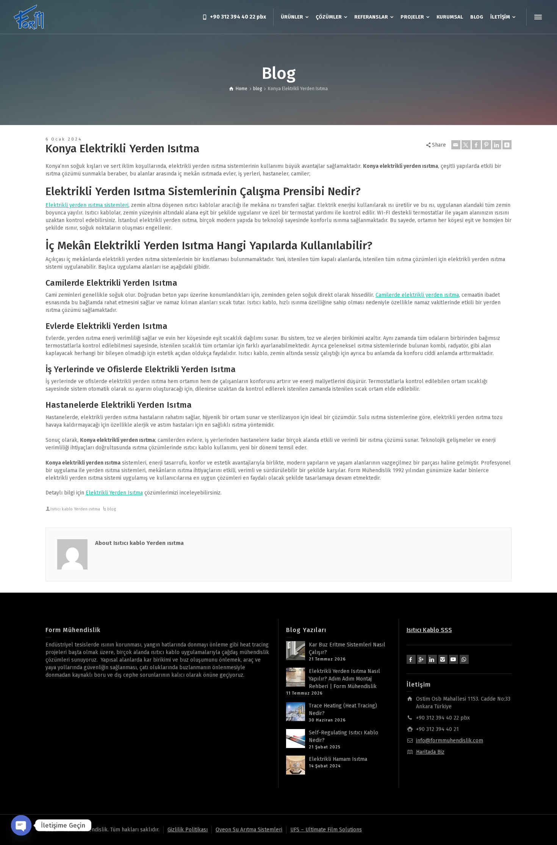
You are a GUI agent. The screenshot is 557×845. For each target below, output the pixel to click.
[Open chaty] (21, 825)
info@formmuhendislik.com (449, 740)
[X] (466, 144)
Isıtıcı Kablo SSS (429, 630)
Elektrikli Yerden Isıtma (114, 493)
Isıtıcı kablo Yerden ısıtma (75, 509)
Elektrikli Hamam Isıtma (338, 759)
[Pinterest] (486, 144)
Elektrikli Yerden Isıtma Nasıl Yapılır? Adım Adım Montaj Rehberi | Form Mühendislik (344, 679)
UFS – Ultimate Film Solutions (326, 829)
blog (111, 509)
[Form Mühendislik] (29, 17)
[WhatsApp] (464, 659)
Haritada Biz (430, 752)
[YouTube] (453, 659)
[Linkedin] (496, 144)
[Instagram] (442, 659)
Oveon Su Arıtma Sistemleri (249, 829)
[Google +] (421, 659)
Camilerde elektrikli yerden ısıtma (417, 295)
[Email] (455, 144)
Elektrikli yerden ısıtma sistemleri (86, 205)
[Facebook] (476, 144)
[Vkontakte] (507, 144)
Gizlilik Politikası (187, 829)
